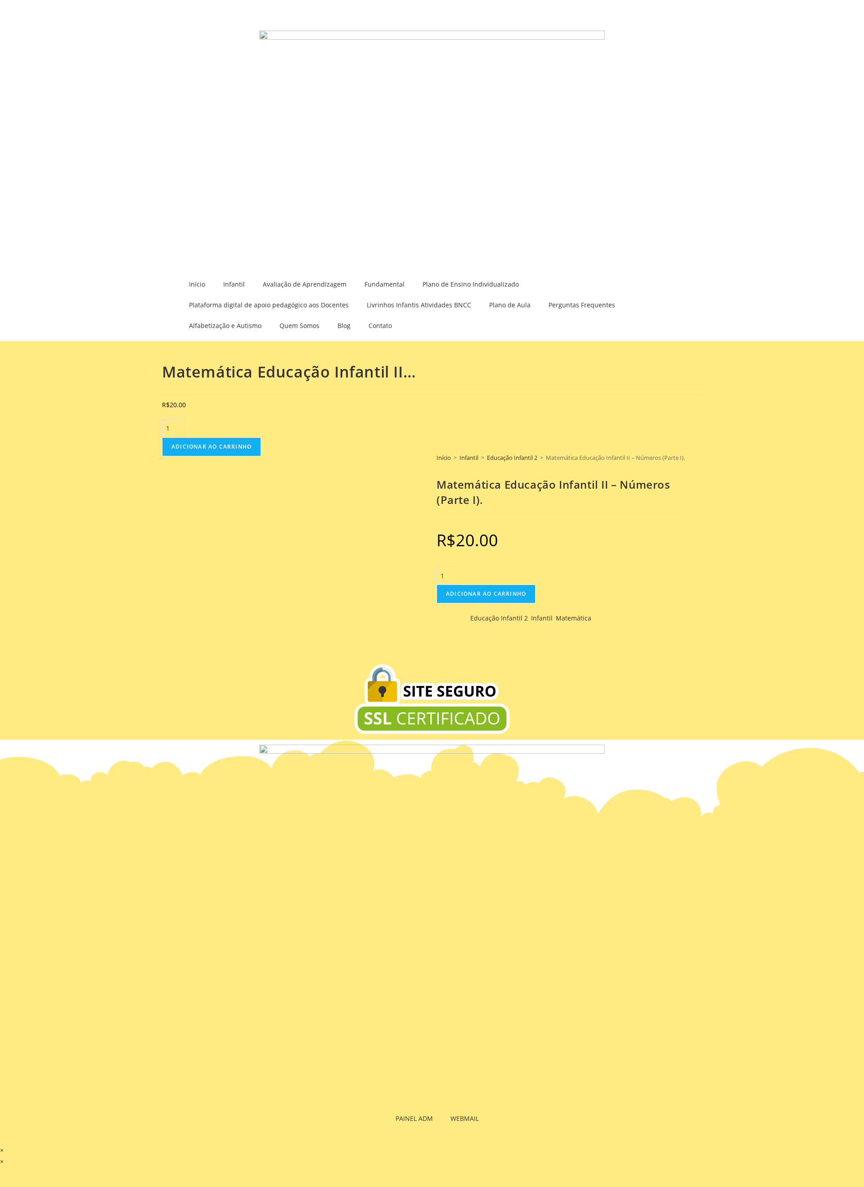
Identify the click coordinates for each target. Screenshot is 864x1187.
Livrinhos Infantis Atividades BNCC (419, 305)
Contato (380, 325)
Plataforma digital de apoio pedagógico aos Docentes (269, 305)
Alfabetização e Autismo (225, 325)
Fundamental (384, 284)
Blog (344, 325)
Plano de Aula (510, 305)
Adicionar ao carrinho (211, 446)
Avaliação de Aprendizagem (304, 284)
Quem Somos (299, 325)
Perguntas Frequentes (582, 305)
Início (197, 284)
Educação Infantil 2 (512, 458)
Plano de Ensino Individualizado (471, 284)
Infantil (234, 284)
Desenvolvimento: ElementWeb (227, 1136)
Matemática (573, 618)
